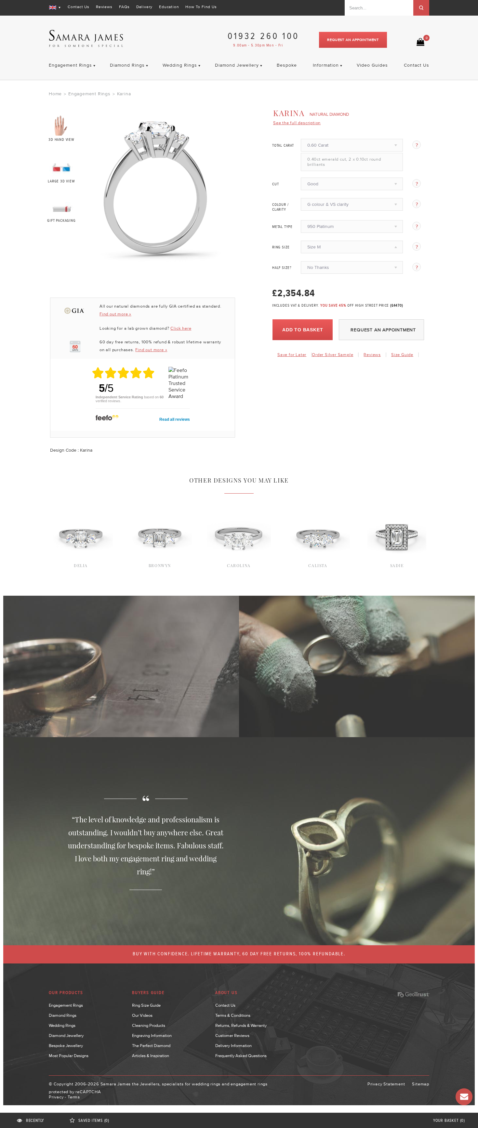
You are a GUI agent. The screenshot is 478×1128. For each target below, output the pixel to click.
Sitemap (420, 1084)
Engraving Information (152, 1035)
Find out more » (115, 314)
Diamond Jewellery (66, 1035)
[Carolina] (239, 502)
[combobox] (379, 8)
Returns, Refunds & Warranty (241, 1025)
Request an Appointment (353, 40)
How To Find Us (201, 7)
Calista (317, 565)
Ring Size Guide (146, 1005)
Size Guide (402, 354)
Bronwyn (160, 565)
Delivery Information (233, 1045)
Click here (180, 328)
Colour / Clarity (280, 207)
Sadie (397, 565)
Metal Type (282, 227)
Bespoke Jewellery (66, 1045)
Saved (93, 1121)
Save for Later (291, 354)
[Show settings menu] (223, 257)
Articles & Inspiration (150, 1055)
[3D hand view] (61, 125)
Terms (74, 1097)
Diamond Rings (62, 1015)
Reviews (104, 7)
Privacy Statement (386, 1084)
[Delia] (81, 502)
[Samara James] (86, 38)
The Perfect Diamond (151, 1045)
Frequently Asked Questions (241, 1055)
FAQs (124, 7)
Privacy (56, 1097)
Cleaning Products (148, 1025)
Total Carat (283, 146)
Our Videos (142, 1015)
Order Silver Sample (332, 354)
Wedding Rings (62, 1025)
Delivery (144, 7)
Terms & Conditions (232, 1015)
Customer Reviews (232, 1035)
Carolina (239, 565)
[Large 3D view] (61, 166)
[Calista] (318, 502)
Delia (81, 565)
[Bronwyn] (160, 502)
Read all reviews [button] (174, 419)
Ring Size (281, 247)
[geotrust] (413, 995)
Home (55, 93)
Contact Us (78, 7)
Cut (275, 184)
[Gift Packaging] (61, 207)
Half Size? (282, 268)
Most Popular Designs (68, 1055)
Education (169, 7)
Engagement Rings (89, 93)
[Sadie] (397, 502)
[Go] (421, 8)
